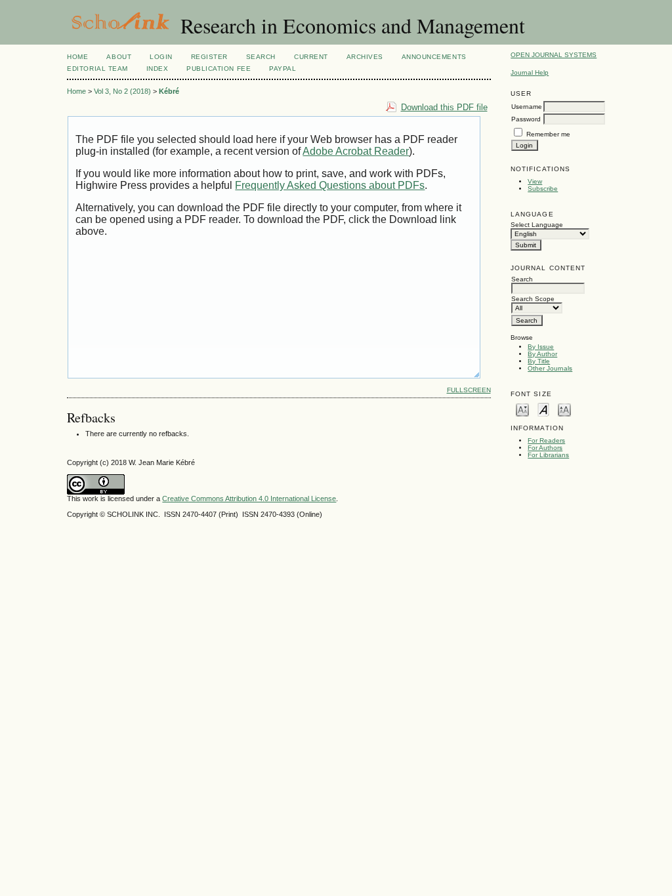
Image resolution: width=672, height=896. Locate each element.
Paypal (282, 68)
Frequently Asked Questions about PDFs (330, 185)
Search (261, 56)
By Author (542, 353)
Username (526, 106)
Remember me (548, 134)
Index (157, 68)
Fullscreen (469, 390)
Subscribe (543, 188)
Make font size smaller (522, 409)
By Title (539, 361)
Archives (364, 56)
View (535, 181)
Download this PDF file (444, 107)
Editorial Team (97, 68)
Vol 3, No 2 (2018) (122, 91)
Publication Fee (218, 68)
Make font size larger (564, 409)
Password (526, 119)
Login (161, 56)
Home (77, 56)
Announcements (434, 56)
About (118, 56)
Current (311, 56)
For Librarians (548, 454)
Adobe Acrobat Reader (356, 151)
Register (209, 56)
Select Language (537, 224)
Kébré (169, 91)
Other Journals (550, 368)
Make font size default (543, 409)
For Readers (546, 440)
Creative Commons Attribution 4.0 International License (249, 498)
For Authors (545, 447)
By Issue (541, 346)
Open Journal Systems (554, 54)
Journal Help (530, 72)
